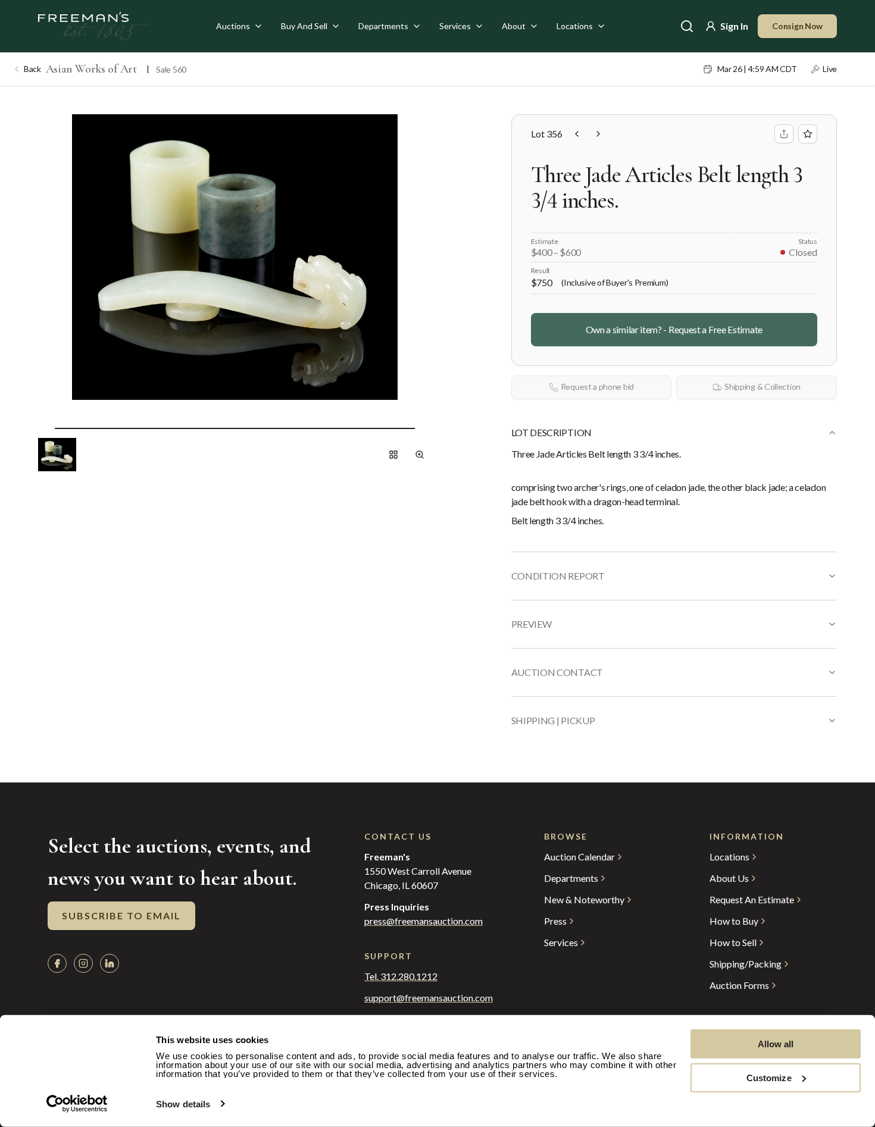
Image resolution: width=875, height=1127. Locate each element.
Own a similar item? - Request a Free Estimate (674, 329)
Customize (769, 1077)
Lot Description (551, 432)
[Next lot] (598, 133)
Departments (383, 26)
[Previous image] (45, 428)
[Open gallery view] (393, 455)
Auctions (233, 26)
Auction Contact (557, 672)
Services (455, 26)
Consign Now (797, 26)
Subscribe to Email (121, 915)
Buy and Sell (304, 26)
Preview (531, 624)
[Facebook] (57, 963)
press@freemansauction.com (423, 921)
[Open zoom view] (420, 455)
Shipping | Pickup (553, 720)
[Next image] (424, 428)
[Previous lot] (576, 133)
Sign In (734, 26)
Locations (575, 26)
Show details (183, 1104)
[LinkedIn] (109, 963)
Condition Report (558, 575)
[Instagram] (83, 963)
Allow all (776, 1044)
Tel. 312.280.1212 (401, 976)
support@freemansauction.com (428, 998)
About (514, 26)
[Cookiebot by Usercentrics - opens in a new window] (77, 1104)
